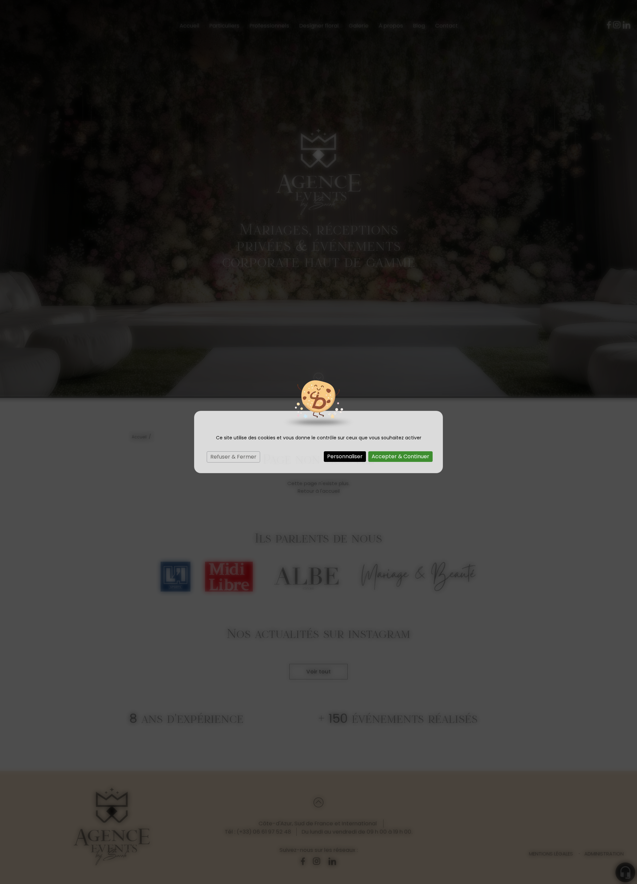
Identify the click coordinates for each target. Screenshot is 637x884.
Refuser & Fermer (233, 457)
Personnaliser (345, 456)
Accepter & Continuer (400, 456)
